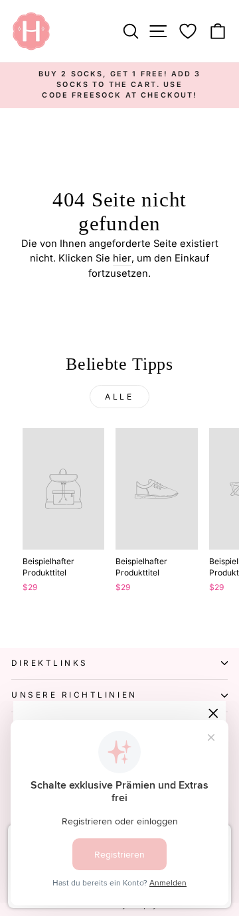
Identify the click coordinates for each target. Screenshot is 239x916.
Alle (119, 397)
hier (122, 258)
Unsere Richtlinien (74, 695)
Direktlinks (49, 663)
